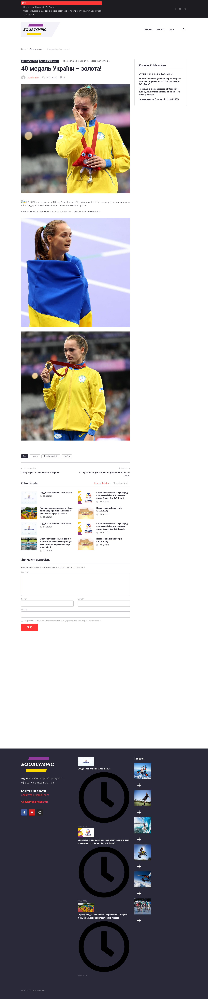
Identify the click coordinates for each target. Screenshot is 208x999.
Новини (35, 456)
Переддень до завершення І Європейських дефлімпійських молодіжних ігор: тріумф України (56, 511)
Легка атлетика (36, 49)
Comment (25, 572)
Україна (67, 456)
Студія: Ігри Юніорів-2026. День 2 (56, 523)
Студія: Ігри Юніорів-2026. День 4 (56, 492)
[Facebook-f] (175, 9)
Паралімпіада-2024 (49, 61)
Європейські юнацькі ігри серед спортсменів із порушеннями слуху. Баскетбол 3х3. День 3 (112, 495)
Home (23, 49)
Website (24, 610)
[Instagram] (185, 9)
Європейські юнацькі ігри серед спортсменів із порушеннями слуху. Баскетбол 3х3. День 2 (112, 526)
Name (24, 599)
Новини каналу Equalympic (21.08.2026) (159, 99)
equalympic (33, 77)
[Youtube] (180, 9)
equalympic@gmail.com (35, 794)
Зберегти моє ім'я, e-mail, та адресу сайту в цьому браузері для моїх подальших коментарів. (62, 621)
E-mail (81, 599)
